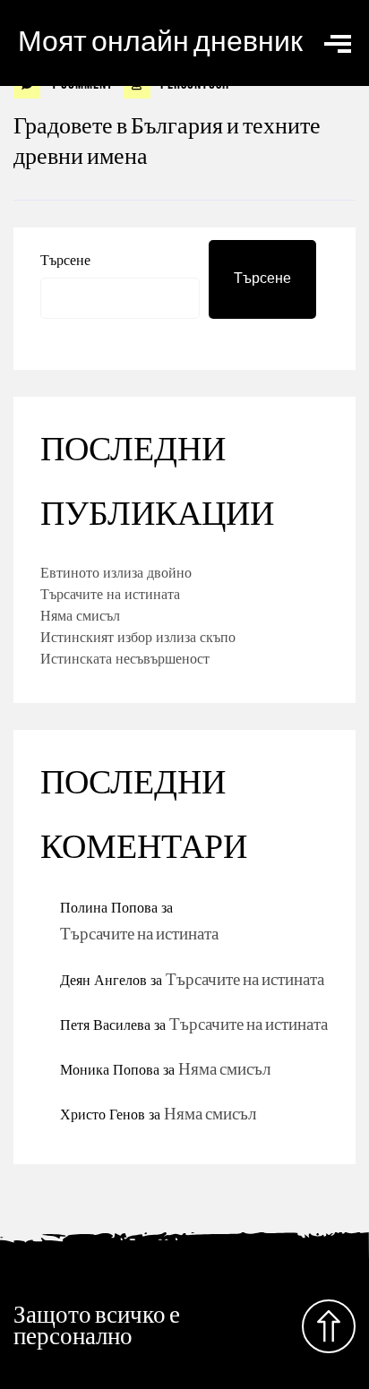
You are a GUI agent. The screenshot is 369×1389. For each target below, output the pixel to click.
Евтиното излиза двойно (116, 572)
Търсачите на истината (110, 593)
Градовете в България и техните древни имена (167, 142)
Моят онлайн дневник (160, 42)
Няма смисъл (80, 615)
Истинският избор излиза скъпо (138, 636)
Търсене (65, 259)
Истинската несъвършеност (125, 658)
